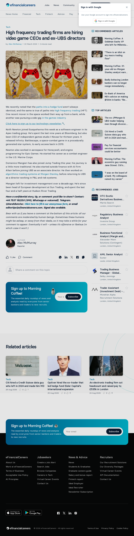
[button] (67, 268)
